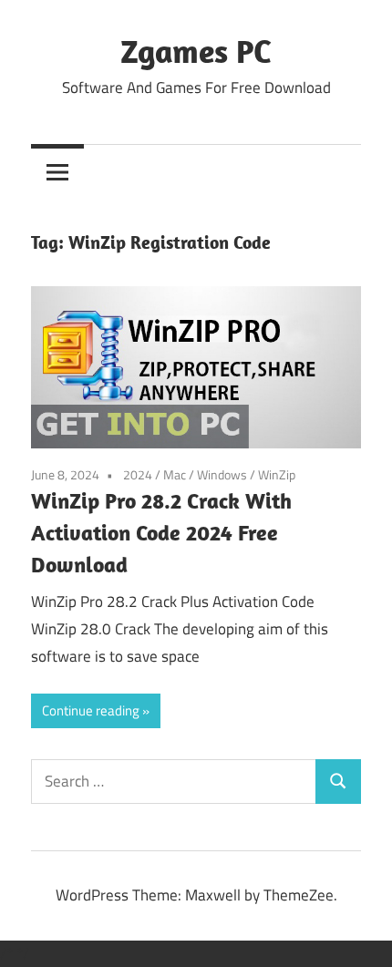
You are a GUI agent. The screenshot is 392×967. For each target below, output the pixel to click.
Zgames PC (196, 50)
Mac (174, 474)
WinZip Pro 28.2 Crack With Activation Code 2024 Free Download (161, 532)
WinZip (276, 474)
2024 (137, 474)
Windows (222, 474)
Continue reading (90, 710)
